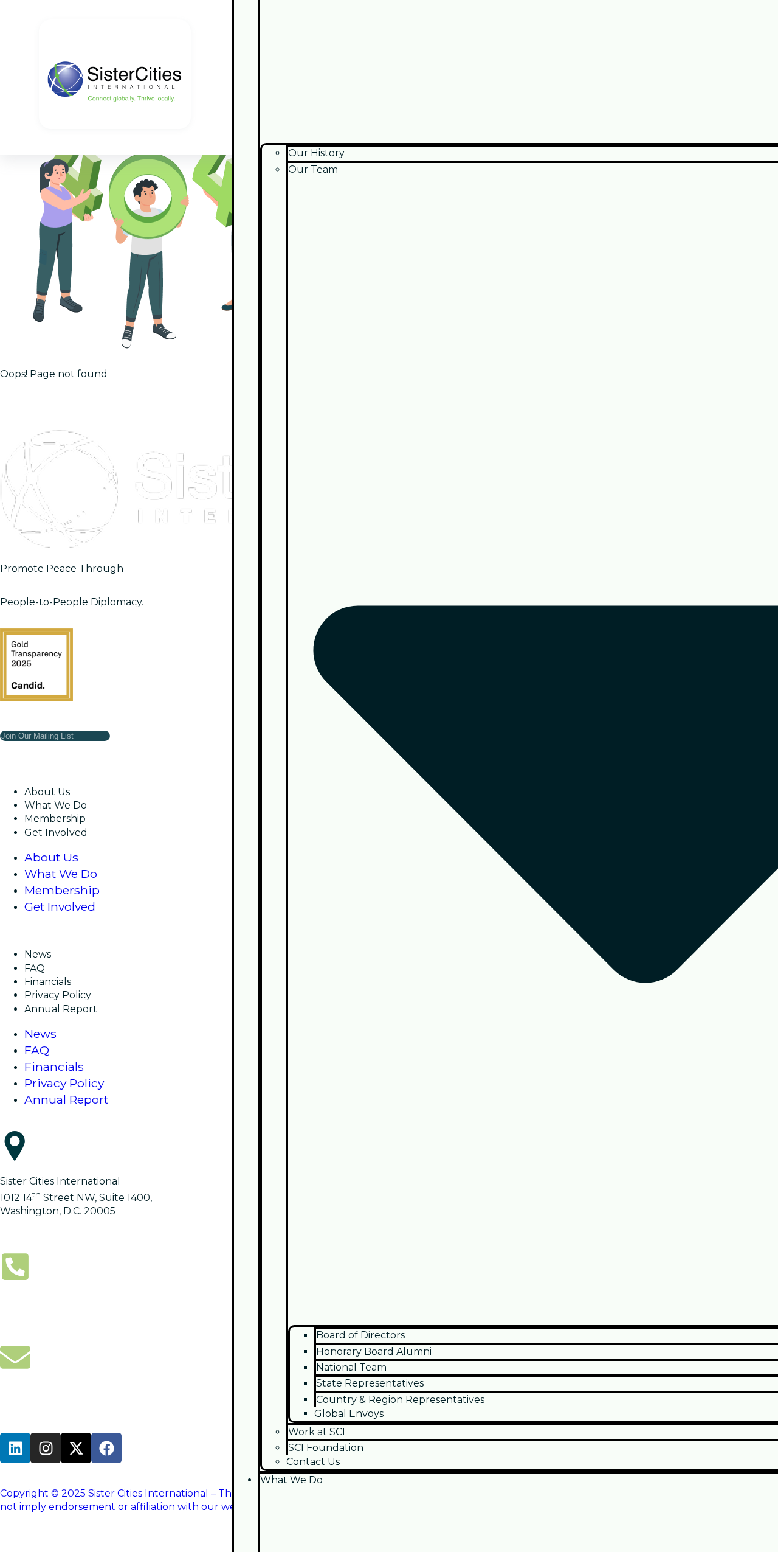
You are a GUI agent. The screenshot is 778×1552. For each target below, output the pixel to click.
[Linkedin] (15, 1448)
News (37, 954)
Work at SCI (316, 1432)
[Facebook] (106, 1448)
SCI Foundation (325, 1447)
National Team (351, 1367)
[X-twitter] (76, 1448)
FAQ (34, 968)
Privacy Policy (57, 995)
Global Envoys (349, 1413)
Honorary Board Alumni (374, 1351)
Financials (47, 981)
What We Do (55, 805)
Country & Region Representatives (400, 1399)
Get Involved (56, 832)
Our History (316, 153)
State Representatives (370, 1383)
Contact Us (313, 1461)
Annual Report (60, 1009)
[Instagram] (45, 1448)
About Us (47, 792)
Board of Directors (360, 1335)
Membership (55, 818)
